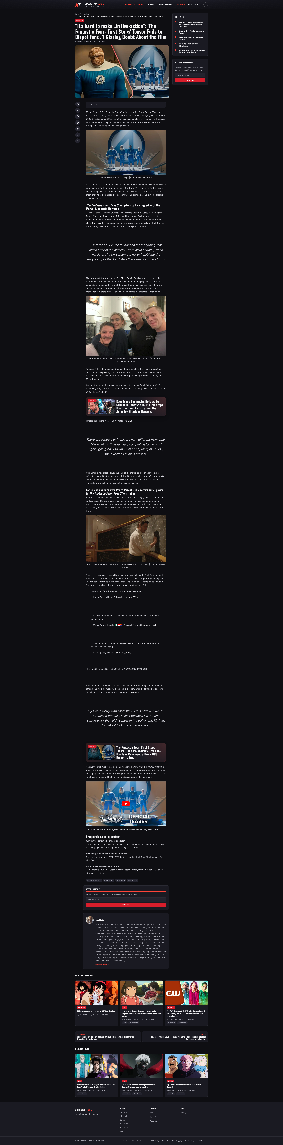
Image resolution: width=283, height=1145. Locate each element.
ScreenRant (155, 504)
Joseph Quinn (114, 216)
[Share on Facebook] (77, 116)
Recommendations (165, 4)
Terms (183, 1117)
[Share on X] (77, 110)
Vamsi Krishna (126, 1019)
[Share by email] (77, 128)
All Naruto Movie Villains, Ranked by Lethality (191, 38)
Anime (124, 1008)
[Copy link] (77, 134)
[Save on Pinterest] (77, 104)
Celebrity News (124, 1116)
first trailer (95, 213)
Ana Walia (78, 41)
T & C (162, 1141)
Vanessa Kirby (100, 216)
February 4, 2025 (149, 625)
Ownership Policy (202, 1141)
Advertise (153, 1121)
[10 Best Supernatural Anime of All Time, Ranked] (96, 993)
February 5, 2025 (129, 597)
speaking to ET (108, 372)
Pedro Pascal (120, 880)
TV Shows (150, 4)
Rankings (170, 1081)
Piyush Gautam (82, 1015)
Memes (197, 4)
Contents (93, 105)
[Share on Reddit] (77, 122)
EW (129, 421)
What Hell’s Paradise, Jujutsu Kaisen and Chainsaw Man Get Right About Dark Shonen (191, 24)
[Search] (205, 4)
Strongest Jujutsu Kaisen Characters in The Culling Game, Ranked (192, 51)
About (152, 1113)
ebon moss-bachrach (94, 880)
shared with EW (93, 223)
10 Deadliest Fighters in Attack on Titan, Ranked (190, 45)
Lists (190, 4)
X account (134, 692)
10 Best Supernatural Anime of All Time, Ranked (96, 1011)
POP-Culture (181, 4)
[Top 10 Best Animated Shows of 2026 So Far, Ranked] (186, 1066)
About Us (135, 1141)
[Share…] (77, 140)
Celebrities (129, 4)
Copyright (179, 1141)
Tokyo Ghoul (126, 1093)
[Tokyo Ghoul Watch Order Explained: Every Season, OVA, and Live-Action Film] (141, 1066)
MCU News (123, 1123)
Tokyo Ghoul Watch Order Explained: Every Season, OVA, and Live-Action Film (139, 1085)
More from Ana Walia (102, 964)
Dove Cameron (182, 1022)
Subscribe (126, 905)
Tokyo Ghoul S (137, 1093)
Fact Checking (154, 1141)
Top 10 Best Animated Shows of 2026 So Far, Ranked (184, 1085)
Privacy (183, 1113)
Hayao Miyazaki (133, 1022)
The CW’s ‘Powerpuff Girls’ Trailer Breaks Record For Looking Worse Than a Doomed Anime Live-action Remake (186, 1013)
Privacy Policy (189, 1141)
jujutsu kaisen (82, 1093)
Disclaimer (143, 1141)
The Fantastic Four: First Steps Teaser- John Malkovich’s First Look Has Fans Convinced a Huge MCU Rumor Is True (138, 752)
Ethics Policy (170, 1141)
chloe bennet (171, 1022)
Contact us (126, 1141)
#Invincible (171, 1093)
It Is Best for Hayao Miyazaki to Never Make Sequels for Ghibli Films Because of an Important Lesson (141, 1013)
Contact (153, 1117)
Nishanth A (170, 1090)
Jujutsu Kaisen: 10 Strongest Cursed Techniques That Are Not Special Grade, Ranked (96, 1085)
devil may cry (180, 1093)
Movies (140, 4)
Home (77, 14)
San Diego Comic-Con (127, 278)
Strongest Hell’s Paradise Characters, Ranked (191, 32)
